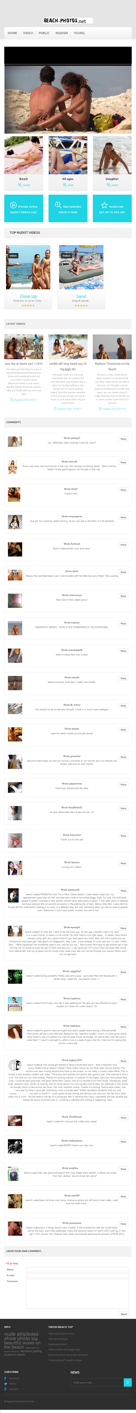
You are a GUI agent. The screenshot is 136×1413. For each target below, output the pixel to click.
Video (28, 33)
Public (44, 33)
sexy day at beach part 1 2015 (24, 363)
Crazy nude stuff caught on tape (65, 1360)
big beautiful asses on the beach (22, 1342)
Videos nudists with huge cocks (64, 1349)
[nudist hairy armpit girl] (28, 267)
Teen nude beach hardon (61, 1333)
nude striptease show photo (21, 1336)
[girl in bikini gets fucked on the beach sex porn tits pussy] (81, 267)
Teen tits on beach (58, 1339)
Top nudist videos (25, 232)
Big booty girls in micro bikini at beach (68, 1355)
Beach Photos (27, 1401)
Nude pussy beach (58, 1344)
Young (79, 33)
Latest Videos (15, 323)
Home (12, 33)
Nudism (62, 33)
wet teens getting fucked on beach (23, 1353)
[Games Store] (68, 21)
